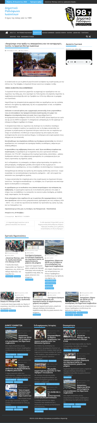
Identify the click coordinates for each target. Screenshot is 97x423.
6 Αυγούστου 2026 (54, 331)
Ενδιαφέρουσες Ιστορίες (41, 361)
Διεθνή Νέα (76, 32)
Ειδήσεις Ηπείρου (60, 32)
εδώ (80, 49)
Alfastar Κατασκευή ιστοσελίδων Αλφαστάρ (53, 418)
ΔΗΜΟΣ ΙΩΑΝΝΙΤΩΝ (50, 280)
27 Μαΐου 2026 (53, 364)
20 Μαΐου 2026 (53, 387)
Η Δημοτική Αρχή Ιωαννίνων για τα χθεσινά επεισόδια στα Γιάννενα (17, 223)
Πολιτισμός (85, 32)
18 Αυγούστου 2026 (25, 360)
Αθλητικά (13, 36)
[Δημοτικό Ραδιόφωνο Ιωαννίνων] (6, 32)
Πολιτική (69, 32)
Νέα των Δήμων (49, 288)
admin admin (10, 255)
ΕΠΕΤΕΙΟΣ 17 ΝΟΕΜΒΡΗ (23, 216)
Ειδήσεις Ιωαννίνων (48, 32)
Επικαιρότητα (37, 32)
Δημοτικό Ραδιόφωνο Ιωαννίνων (12, 11)
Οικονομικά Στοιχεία (27, 36)
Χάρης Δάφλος (24, 50)
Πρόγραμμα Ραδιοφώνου (24, 32)
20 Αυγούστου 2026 (12, 253)
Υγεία (18, 36)
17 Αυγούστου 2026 (25, 385)
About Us (13, 32)
